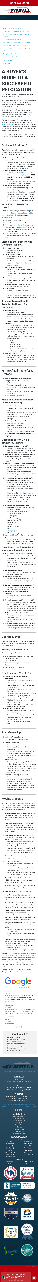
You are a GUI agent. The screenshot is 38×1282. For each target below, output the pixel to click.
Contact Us (19, 1125)
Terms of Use (19, 1131)
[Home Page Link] (19, 1067)
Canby (9, 1146)
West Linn (27, 1152)
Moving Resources (19, 1120)
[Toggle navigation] (3, 17)
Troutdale (27, 1148)
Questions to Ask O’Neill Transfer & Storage (15, 45)
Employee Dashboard (19, 1133)
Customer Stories (19, 1116)
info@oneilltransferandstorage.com (19, 1081)
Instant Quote (19, 1079)
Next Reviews (19, 1027)
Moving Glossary (7, 63)
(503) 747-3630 (19, 3)
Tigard (27, 1146)
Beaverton (9, 1144)
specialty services (20, 225)
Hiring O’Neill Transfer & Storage (12, 39)
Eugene (9, 1150)
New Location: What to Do (10, 57)
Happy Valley (9, 1152)
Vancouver (9, 1162)
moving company (8, 124)
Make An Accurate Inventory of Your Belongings (16, 42)
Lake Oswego (9, 1156)
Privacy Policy (19, 1129)
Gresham (9, 1148)
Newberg (27, 1141)
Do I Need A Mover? (8, 25)
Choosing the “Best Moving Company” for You (16, 31)
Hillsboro (9, 1154)
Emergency (11, 531)
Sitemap (19, 1127)
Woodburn (27, 1154)
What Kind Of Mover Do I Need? (12, 28)
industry (25, 803)
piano (9, 231)
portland (23, 227)
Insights (19, 1123)
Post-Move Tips (7, 60)
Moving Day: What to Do (10, 54)
